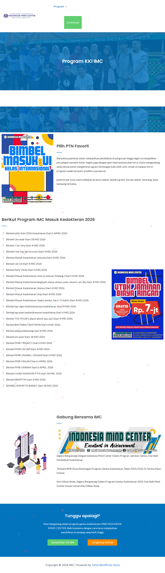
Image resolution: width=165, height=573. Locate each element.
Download (73, 22)
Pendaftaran (119, 6)
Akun (58, 22)
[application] (65, 6)
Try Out (45, 22)
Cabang (77, 6)
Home (45, 6)
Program (59, 6)
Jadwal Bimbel (140, 6)
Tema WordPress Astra (106, 565)
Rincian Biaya (98, 6)
